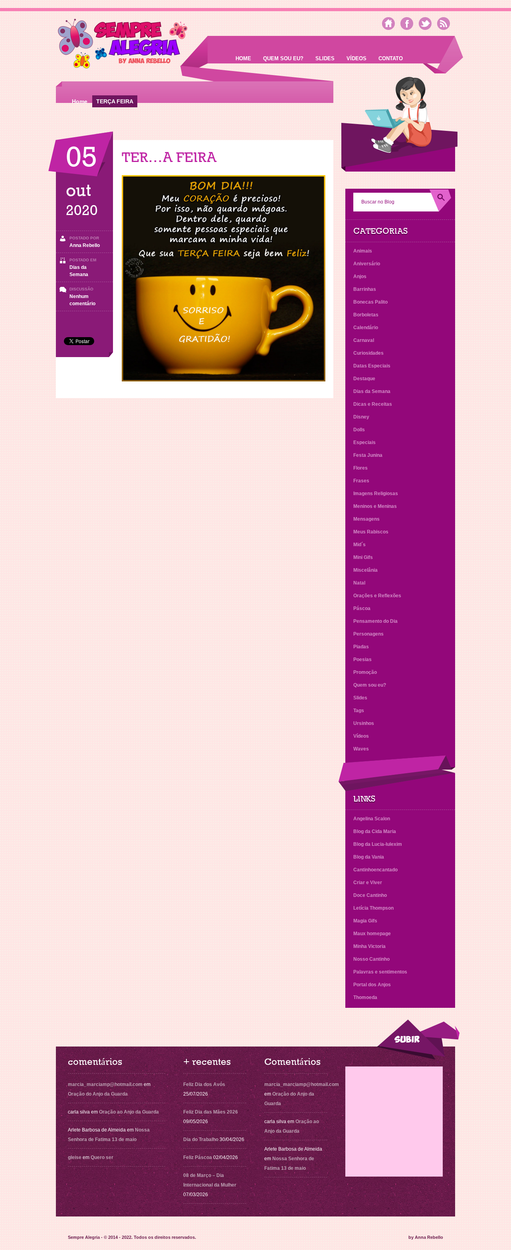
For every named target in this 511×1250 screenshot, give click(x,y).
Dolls (359, 429)
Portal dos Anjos (372, 984)
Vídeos (356, 58)
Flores (360, 468)
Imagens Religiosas (375, 493)
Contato (390, 58)
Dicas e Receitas (372, 404)
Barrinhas (364, 289)
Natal (359, 583)
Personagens (368, 634)
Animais (362, 251)
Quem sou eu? (283, 58)
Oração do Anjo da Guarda (98, 1094)
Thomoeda (365, 997)
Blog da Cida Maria (374, 831)
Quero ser (102, 1157)
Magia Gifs (365, 921)
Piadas (361, 647)
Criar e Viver (367, 882)
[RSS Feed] (443, 23)
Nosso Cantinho (371, 959)
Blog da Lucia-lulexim (377, 844)
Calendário (365, 327)
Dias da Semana (371, 391)
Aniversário (366, 264)
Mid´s (359, 544)
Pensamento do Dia (375, 621)
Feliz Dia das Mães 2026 (210, 1112)
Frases (361, 481)
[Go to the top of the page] (418, 1039)
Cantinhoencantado (375, 870)
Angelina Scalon (371, 818)
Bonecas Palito (370, 302)
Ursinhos (363, 723)
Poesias (362, 659)
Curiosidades (368, 353)
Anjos (359, 276)
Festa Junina (367, 455)
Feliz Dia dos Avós (204, 1084)
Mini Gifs (363, 557)
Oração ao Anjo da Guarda (129, 1112)
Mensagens (366, 519)
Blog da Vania (368, 857)
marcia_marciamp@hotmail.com (105, 1084)
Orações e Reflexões (377, 595)
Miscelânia (365, 570)
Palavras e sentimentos (380, 972)
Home (243, 58)
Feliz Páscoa (197, 1157)
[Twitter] (425, 23)
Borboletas (365, 315)
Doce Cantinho (370, 895)
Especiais (364, 442)
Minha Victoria (369, 946)
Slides (325, 58)
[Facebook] (407, 23)
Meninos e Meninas (375, 506)
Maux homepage (372, 933)
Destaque (364, 378)
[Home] (388, 23)
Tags (358, 710)
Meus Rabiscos (370, 532)
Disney (361, 417)
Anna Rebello (84, 245)
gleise (74, 1157)
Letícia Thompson (373, 908)
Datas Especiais (371, 366)
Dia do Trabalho (200, 1139)
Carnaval (363, 340)
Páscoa (361, 608)
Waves (361, 749)
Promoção (365, 672)
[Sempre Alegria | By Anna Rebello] (123, 45)
